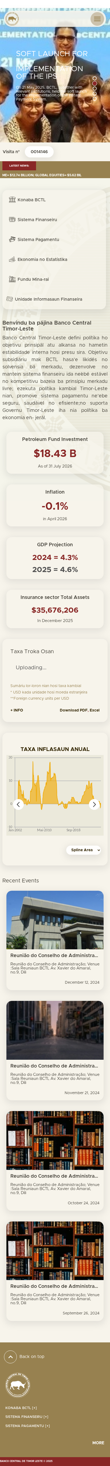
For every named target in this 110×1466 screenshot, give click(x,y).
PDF (84, 710)
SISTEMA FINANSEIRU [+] (26, 1417)
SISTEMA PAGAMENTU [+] (27, 1426)
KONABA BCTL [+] (21, 1408)
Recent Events (20, 880)
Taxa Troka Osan (32, 651)
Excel (95, 710)
